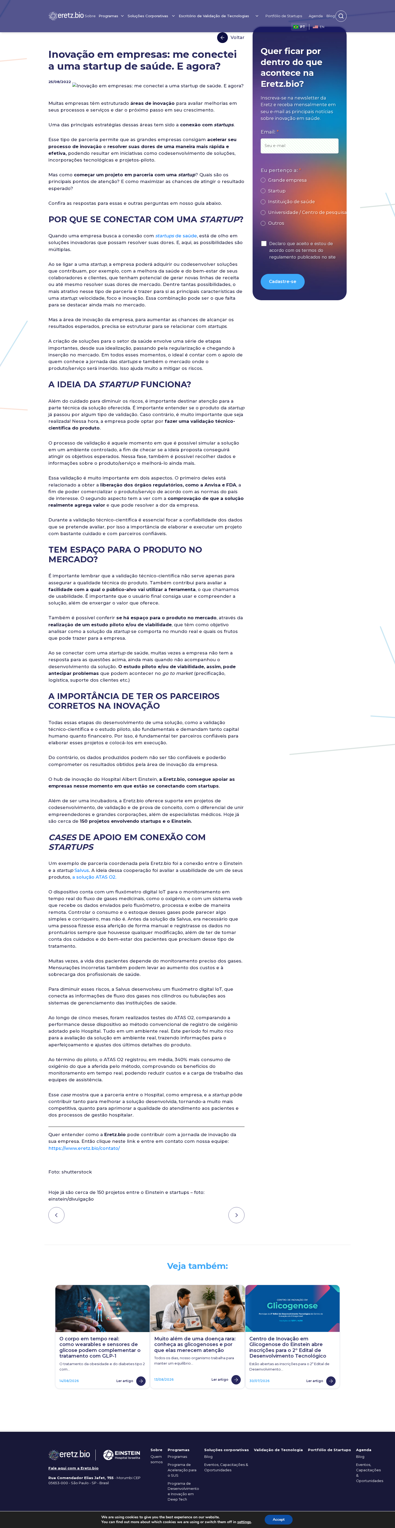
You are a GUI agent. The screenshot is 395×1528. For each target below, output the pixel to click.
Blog (330, 16)
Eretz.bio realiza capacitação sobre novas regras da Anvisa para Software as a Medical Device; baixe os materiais (56, 1215)
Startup (277, 191)
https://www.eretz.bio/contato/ (84, 1148)
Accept (279, 1519)
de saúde (176, 235)
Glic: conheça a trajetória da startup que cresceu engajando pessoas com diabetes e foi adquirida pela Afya (236, 1215)
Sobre (90, 16)
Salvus (81, 870)
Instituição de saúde (291, 201)
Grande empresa (287, 180)
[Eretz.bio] (66, 16)
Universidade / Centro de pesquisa (307, 212)
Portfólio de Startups (283, 16)
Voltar (238, 37)
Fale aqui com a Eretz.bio (73, 1468)
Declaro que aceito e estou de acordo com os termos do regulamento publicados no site (302, 250)
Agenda (316, 16)
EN (322, 27)
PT (302, 27)
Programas (177, 1456)
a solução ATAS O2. (95, 877)
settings (244, 1522)
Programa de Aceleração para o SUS (182, 1469)
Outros (276, 223)
